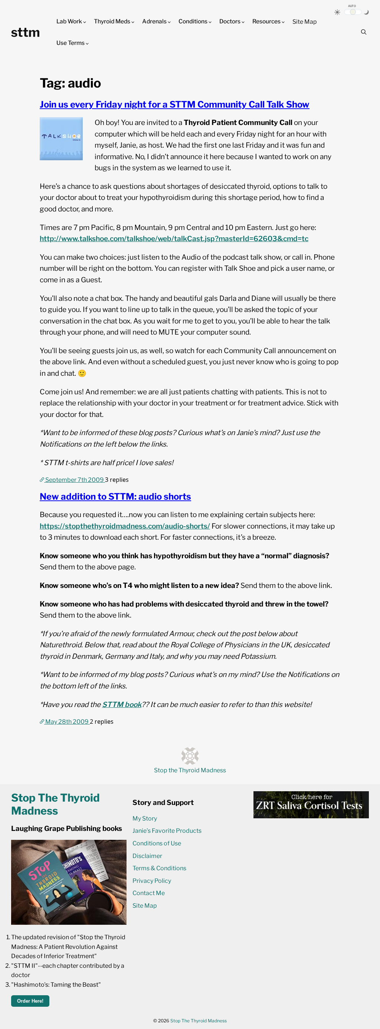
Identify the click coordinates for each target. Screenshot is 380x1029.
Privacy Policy (151, 880)
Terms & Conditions (159, 868)
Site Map (304, 21)
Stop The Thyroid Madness (198, 1020)
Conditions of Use (156, 843)
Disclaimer (147, 855)
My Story (144, 818)
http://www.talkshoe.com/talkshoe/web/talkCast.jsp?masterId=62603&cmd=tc (174, 238)
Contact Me (148, 893)
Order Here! (30, 1001)
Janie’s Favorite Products (167, 830)
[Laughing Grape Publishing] (69, 922)
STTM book (121, 704)
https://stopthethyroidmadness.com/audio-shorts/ (125, 526)
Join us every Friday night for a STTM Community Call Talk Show (174, 104)
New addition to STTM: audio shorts (115, 496)
